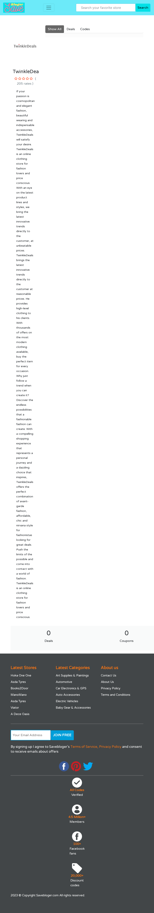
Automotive (64, 682)
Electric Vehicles (67, 701)
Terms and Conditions (115, 695)
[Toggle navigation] (48, 8)
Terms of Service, (84, 747)
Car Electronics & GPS (71, 688)
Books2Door (19, 688)
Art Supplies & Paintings (72, 675)
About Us (107, 682)
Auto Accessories (68, 695)
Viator (15, 707)
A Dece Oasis (20, 714)
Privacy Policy (110, 688)
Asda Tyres (18, 682)
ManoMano (19, 695)
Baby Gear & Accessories (73, 707)
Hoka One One (21, 675)
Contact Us (108, 675)
